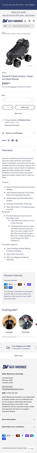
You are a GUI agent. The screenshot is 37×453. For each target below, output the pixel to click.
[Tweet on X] (9, 140)
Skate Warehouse (11, 448)
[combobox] (18, 26)
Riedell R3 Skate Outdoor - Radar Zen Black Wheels (16, 33)
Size (3, 95)
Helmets (9, 332)
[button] (29, 21)
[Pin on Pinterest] (17, 140)
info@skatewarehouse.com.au (13, 389)
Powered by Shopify (22, 448)
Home (3, 32)
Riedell (4, 73)
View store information (12, 125)
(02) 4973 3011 (7, 387)
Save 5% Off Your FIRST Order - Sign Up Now (18, 15)
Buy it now (18, 113)
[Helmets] (9, 322)
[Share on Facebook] (13, 140)
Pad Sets (26, 332)
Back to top (18, 356)
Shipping (13, 87)
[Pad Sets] (26, 322)
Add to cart (25, 107)
